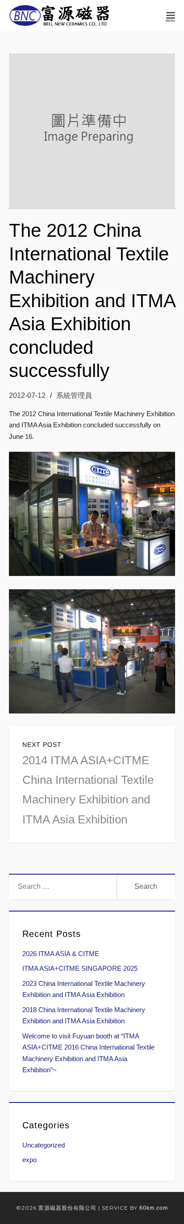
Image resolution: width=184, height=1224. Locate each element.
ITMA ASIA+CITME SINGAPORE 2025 (80, 968)
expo (29, 1159)
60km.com (153, 1208)
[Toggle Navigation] (170, 15)
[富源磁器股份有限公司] (59, 15)
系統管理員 (74, 395)
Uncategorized (43, 1145)
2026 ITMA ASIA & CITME (60, 953)
